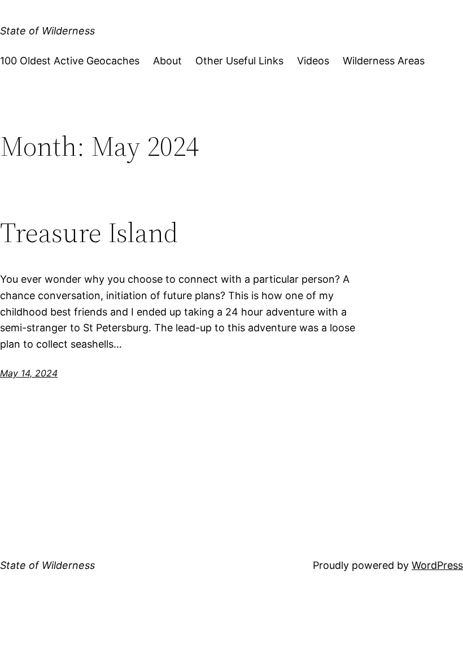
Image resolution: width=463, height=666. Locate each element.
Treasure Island (89, 233)
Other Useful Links (239, 61)
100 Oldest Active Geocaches (69, 61)
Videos (313, 61)
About (167, 61)
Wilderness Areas (384, 61)
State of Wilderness (47, 31)
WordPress (437, 565)
